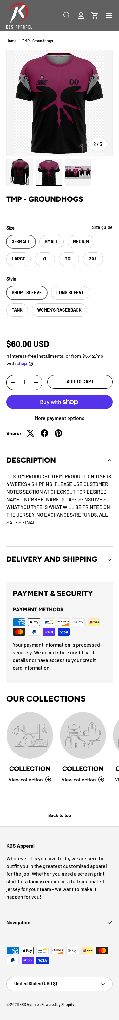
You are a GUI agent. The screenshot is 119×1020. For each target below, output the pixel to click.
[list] (59, 103)
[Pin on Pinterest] (58, 433)
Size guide (102, 227)
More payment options (59, 418)
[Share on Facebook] (44, 433)
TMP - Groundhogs (37, 41)
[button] (95, 16)
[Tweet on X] (30, 433)
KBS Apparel (29, 1004)
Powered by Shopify (57, 1004)
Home (11, 41)
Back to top (59, 815)
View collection (26, 779)
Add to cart (80, 381)
